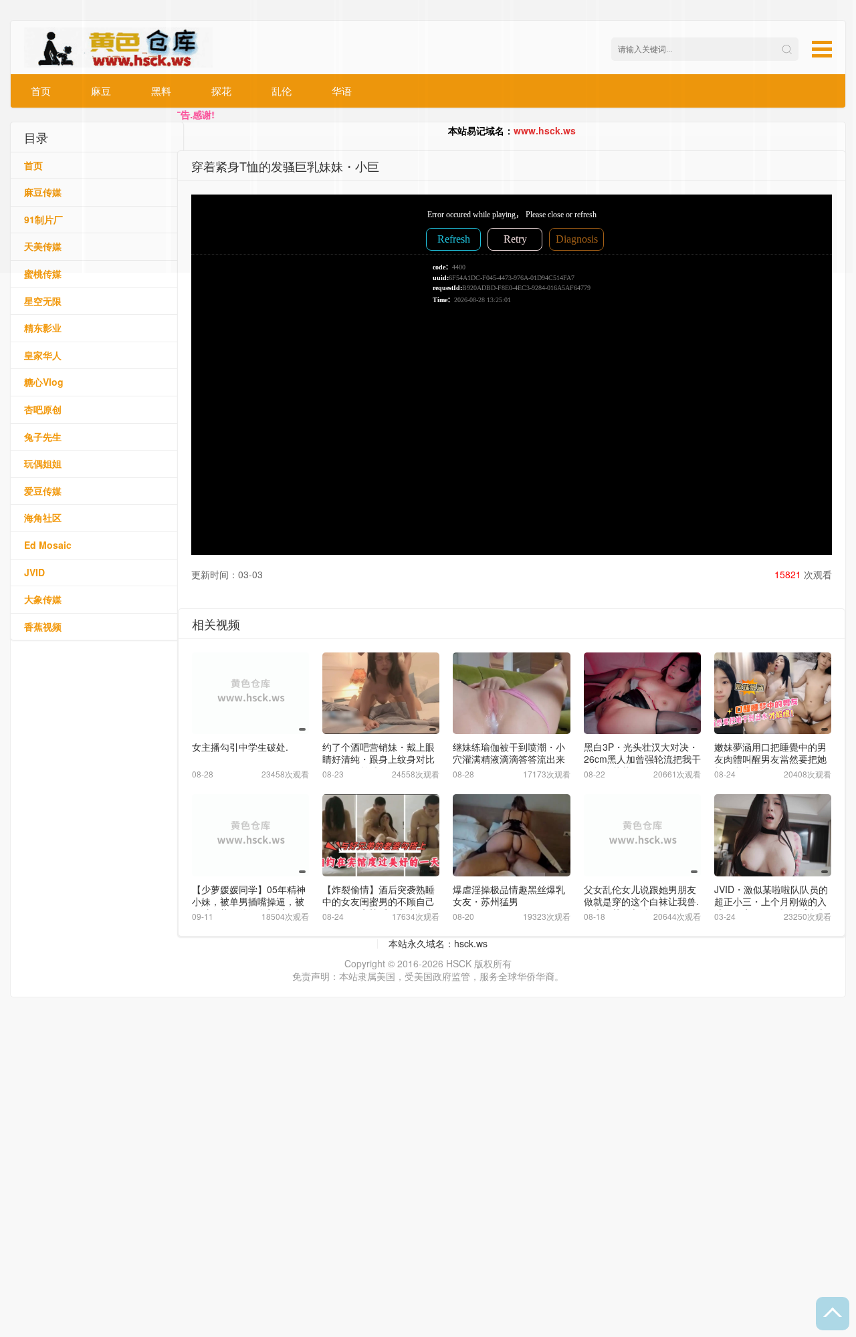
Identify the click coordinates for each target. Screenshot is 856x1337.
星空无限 (43, 301)
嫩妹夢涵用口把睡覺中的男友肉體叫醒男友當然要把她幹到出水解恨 (770, 758)
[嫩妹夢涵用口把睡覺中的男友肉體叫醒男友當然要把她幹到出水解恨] (772, 693)
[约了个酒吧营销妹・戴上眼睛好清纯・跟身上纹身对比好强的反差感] (380, 693)
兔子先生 (43, 436)
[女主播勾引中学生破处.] (250, 693)
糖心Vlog (44, 381)
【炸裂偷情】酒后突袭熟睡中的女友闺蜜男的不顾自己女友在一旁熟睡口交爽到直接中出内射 (378, 907)
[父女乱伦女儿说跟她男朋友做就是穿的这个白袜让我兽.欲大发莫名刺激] (642, 835)
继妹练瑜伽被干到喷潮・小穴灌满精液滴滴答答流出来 (509, 752)
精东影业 (43, 327)
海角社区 (43, 517)
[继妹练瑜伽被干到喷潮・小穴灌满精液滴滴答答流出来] (511, 693)
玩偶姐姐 (43, 463)
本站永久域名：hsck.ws (438, 943)
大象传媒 (43, 599)
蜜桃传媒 (43, 273)
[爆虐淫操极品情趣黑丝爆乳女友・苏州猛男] (511, 835)
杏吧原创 (43, 409)
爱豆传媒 (43, 490)
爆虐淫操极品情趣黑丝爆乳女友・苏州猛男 (509, 895)
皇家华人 (43, 355)
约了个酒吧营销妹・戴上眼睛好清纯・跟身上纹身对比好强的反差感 (378, 758)
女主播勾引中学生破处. (240, 746)
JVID (34, 572)
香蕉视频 (43, 626)
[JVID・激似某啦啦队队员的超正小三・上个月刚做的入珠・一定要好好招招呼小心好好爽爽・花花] (772, 835)
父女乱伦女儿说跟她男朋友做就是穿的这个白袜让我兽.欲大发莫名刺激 (641, 901)
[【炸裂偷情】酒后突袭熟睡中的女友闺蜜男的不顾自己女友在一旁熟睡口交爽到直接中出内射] (380, 835)
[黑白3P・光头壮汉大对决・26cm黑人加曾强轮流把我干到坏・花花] (642, 693)
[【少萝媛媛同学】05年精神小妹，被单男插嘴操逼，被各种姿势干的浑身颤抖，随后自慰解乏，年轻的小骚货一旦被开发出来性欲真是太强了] (250, 835)
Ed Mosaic (48, 545)
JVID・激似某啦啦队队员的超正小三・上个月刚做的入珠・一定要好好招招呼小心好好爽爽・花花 (771, 907)
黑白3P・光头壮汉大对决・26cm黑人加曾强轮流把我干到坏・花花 (642, 758)
